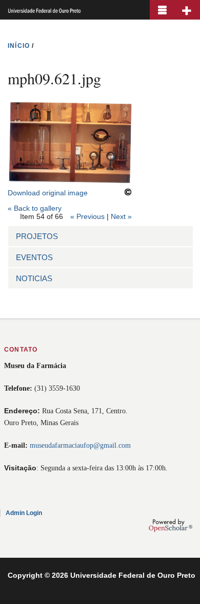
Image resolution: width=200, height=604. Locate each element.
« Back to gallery (35, 208)
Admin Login (24, 513)
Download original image (48, 193)
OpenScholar (170, 525)
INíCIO (19, 45)
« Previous (87, 216)
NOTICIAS (34, 278)
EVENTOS (34, 257)
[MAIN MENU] (162, 10)
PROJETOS (37, 236)
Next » (121, 216)
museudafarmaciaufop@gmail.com (80, 445)
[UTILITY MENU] (187, 10)
